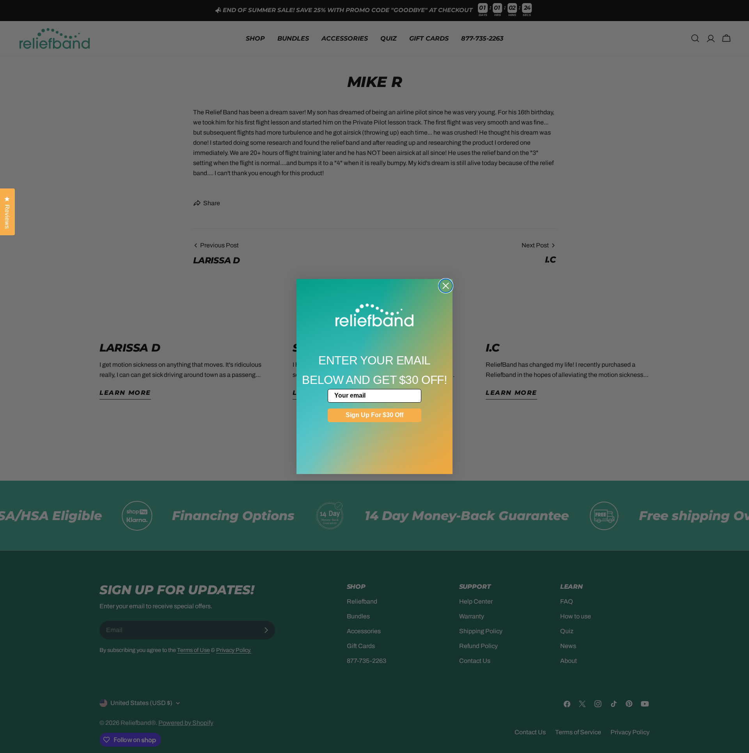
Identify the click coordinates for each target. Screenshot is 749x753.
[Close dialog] (446, 286)
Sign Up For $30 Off (374, 415)
